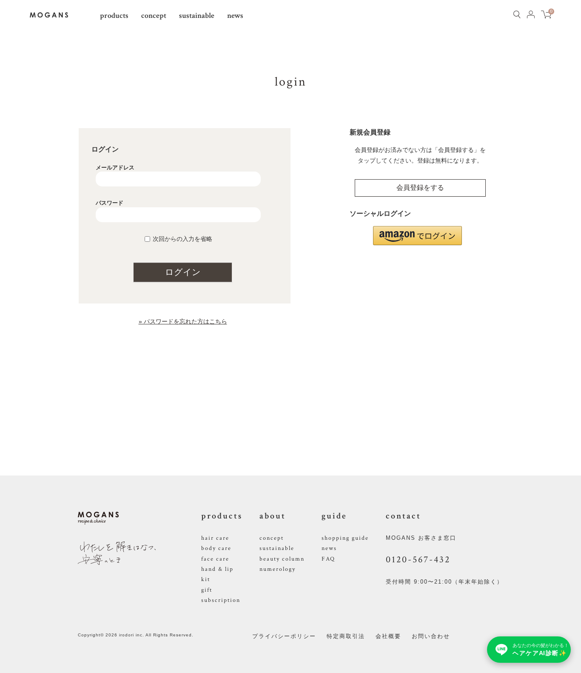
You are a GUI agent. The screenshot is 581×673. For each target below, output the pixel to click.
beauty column (282, 559)
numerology (277, 569)
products (114, 15)
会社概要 (388, 636)
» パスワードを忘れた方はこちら (183, 321)
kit (205, 579)
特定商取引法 (346, 636)
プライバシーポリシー (284, 636)
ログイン (183, 272)
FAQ (328, 559)
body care (216, 548)
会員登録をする (420, 187)
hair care (215, 538)
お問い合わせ (431, 636)
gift (206, 590)
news (235, 15)
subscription (220, 600)
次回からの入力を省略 (182, 238)
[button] (417, 235)
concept (153, 15)
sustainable (196, 15)
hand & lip (217, 569)
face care (215, 559)
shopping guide (345, 538)
